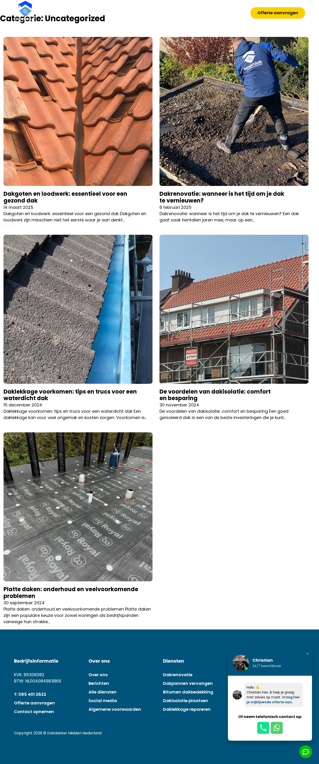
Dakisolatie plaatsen (185, 701)
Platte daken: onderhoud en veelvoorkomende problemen (71, 592)
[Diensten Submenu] (202, 12)
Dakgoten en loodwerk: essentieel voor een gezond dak (65, 197)
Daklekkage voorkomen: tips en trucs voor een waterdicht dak (70, 395)
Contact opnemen (34, 711)
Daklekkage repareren (187, 709)
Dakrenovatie (177, 675)
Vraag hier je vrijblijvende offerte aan (273, 699)
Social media (103, 701)
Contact (227, 12)
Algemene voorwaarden (115, 709)
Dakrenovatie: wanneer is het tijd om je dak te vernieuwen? (222, 197)
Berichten (99, 683)
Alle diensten (103, 692)
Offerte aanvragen (277, 13)
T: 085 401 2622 (30, 694)
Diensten (188, 12)
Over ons (155, 12)
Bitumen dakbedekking (188, 692)
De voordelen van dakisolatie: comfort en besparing (215, 395)
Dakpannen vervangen (188, 683)
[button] (263, 728)
